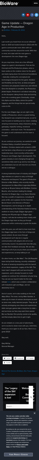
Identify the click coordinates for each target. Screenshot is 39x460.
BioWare (7, 30)
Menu (36, 3)
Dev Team (27, 371)
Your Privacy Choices (18, 454)
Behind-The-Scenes (9, 371)
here (9, 282)
